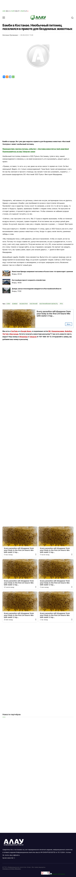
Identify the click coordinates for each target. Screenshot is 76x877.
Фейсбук (68, 331)
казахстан (24, 303)
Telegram (33, 337)
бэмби (14, 303)
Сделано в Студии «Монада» (11, 869)
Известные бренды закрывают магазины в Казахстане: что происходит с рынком (42, 271)
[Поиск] (72, 17)
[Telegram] (10, 77)
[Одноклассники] (7, 77)
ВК (49, 331)
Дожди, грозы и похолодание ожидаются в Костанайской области (36, 289)
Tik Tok (5, 334)
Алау (8, 303)
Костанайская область (49, 303)
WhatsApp (23, 337)
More (68, 324)
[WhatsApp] (13, 77)
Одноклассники (57, 331)
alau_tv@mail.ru (15, 855)
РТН (61, 303)
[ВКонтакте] (4, 77)
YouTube (14, 331)
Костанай (33, 303)
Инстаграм (14, 334)
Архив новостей (7, 858)
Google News (26, 331)
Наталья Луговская (10, 35)
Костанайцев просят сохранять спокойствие (29, 280)
